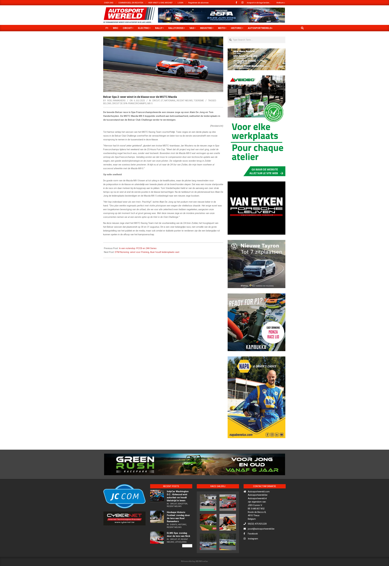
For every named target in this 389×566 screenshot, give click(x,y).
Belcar (107, 103)
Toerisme (199, 100)
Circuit (156, 100)
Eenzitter (182, 517)
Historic (182, 537)
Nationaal (170, 100)
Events (173, 537)
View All (187, 559)
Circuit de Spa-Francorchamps (129, 103)
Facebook (253, 546)
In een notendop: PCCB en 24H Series (138, 248)
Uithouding (181, 555)
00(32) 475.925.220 (257, 537)
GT (162, 100)
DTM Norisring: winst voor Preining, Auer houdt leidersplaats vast (147, 252)
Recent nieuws (185, 100)
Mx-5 (150, 103)
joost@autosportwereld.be (261, 541)
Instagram (253, 551)
